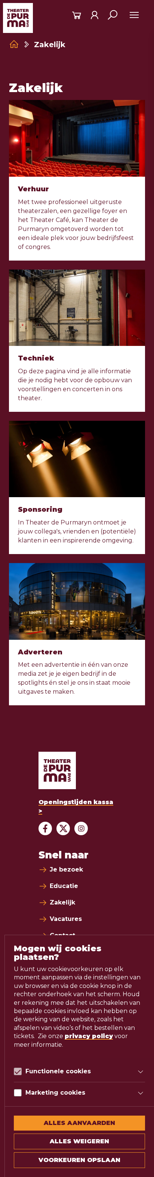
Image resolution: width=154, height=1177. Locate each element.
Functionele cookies (58, 1071)
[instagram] (81, 828)
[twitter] (63, 828)
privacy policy (89, 1036)
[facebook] (45, 828)
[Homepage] (14, 44)
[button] (112, 15)
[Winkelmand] (77, 15)
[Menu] (134, 15)
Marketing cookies (55, 1092)
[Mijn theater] (95, 15)
